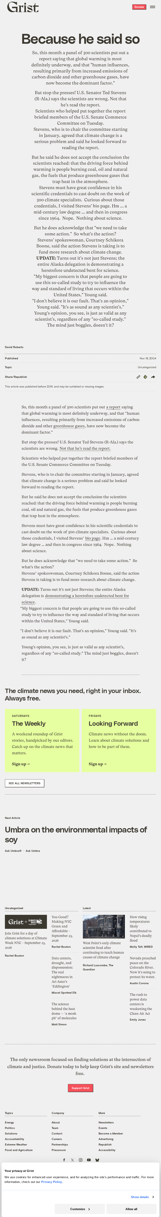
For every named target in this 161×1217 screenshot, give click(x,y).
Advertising (106, 1139)
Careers (57, 1139)
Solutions (11, 1133)
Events (103, 1128)
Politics (10, 1128)
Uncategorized (147, 367)
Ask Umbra (33, 850)
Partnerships (60, 1144)
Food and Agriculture (19, 1150)
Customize (77, 1208)
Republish (105, 1144)
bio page (101, 205)
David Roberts (14, 347)
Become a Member (111, 1133)
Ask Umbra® (13, 850)
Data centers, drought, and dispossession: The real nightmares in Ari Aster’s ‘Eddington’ (62, 972)
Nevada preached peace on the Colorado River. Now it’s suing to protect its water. (143, 967)
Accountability (14, 1139)
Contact (57, 1133)
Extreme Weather (16, 1144)
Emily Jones (138, 1019)
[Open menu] (152, 7)
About (56, 1122)
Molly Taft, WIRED (141, 946)
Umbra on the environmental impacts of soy (76, 834)
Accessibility (107, 1150)
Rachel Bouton (14, 955)
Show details (140, 1197)
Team (55, 1128)
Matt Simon (59, 1024)
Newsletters (106, 1122)
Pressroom (59, 1150)
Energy (9, 1122)
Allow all (131, 1208)
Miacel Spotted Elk (64, 992)
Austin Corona (139, 983)
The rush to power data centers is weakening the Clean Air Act (141, 1004)
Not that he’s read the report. (85, 448)
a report (113, 407)
